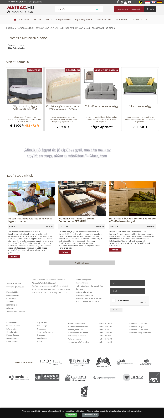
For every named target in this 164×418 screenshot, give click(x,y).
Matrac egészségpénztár (24, 362)
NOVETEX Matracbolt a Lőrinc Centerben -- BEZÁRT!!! (76, 220)
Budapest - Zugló (136, 327)
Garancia (79, 289)
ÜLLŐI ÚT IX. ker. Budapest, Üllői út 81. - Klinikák (50, 286)
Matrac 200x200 (105, 323)
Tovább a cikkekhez (82, 263)
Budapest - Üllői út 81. (138, 323)
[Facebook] (118, 2)
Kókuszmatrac (12, 323)
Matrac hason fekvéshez (78, 333)
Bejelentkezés (123, 9)
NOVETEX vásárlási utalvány (87, 301)
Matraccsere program (84, 295)
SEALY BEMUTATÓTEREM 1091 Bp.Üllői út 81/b (49, 292)
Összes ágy (41, 329)
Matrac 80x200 (105, 330)
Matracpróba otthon (84, 292)
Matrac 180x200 (105, 333)
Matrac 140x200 (105, 342)
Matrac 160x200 (105, 327)
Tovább (14, 257)
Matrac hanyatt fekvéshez (78, 342)
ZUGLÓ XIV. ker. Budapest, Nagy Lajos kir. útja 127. (51, 289)
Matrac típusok (12, 335)
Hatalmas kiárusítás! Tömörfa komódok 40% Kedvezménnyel (132, 220)
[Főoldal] (15, 20)
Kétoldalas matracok (76, 323)
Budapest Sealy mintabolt (140, 333)
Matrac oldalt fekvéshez (78, 327)
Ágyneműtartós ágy (45, 332)
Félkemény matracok (77, 336)
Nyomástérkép (82, 283)
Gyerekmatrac (12, 332)
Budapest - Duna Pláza (138, 330)
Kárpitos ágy (42, 338)
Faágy (39, 341)
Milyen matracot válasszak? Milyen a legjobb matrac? (30, 220)
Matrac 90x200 (105, 336)
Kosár (151, 9)
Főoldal (10, 28)
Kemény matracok (75, 330)
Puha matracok (74, 339)
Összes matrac (12, 338)
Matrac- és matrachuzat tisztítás (89, 298)
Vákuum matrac (13, 326)
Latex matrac (11, 329)
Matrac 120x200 (105, 339)
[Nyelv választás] (147, 3)
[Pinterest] (130, 2)
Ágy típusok (42, 323)
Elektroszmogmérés (84, 280)
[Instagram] (122, 2)
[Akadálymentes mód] (141, 3)
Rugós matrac (12, 341)
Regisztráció (135, 9)
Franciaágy (41, 335)
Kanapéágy (42, 326)
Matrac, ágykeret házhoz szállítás (89, 286)
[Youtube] (126, 2)
